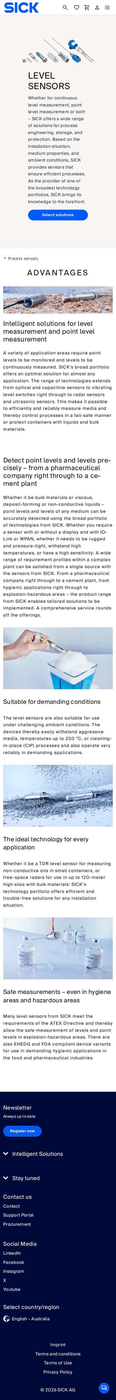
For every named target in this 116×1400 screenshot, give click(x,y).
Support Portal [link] (18, 1215)
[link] (21, 7)
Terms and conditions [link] (57, 1354)
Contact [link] (11, 1206)
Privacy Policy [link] (57, 1372)
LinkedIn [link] (12, 1253)
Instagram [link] (13, 1271)
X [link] (4, 1280)
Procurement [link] (17, 1224)
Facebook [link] (13, 1262)
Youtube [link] (12, 1289)
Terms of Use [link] (58, 1363)
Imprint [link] (57, 1345)
